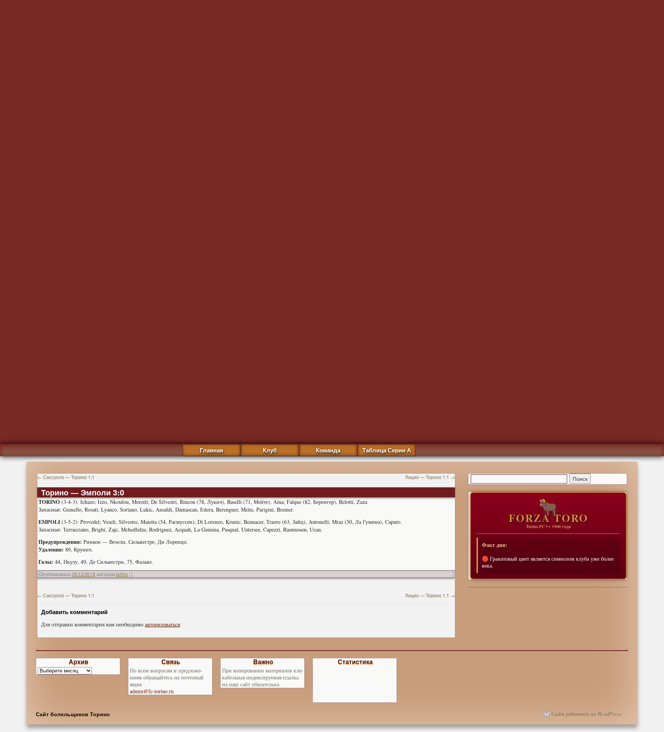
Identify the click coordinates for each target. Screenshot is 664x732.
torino (122, 574)
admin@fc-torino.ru (152, 691)
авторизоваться (162, 624)
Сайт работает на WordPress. (586, 714)
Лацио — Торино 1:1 (430, 477)
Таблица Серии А (386, 450)
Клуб (270, 450)
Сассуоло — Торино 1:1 (66, 477)
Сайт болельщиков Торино (73, 714)
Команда (328, 450)
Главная (211, 450)
